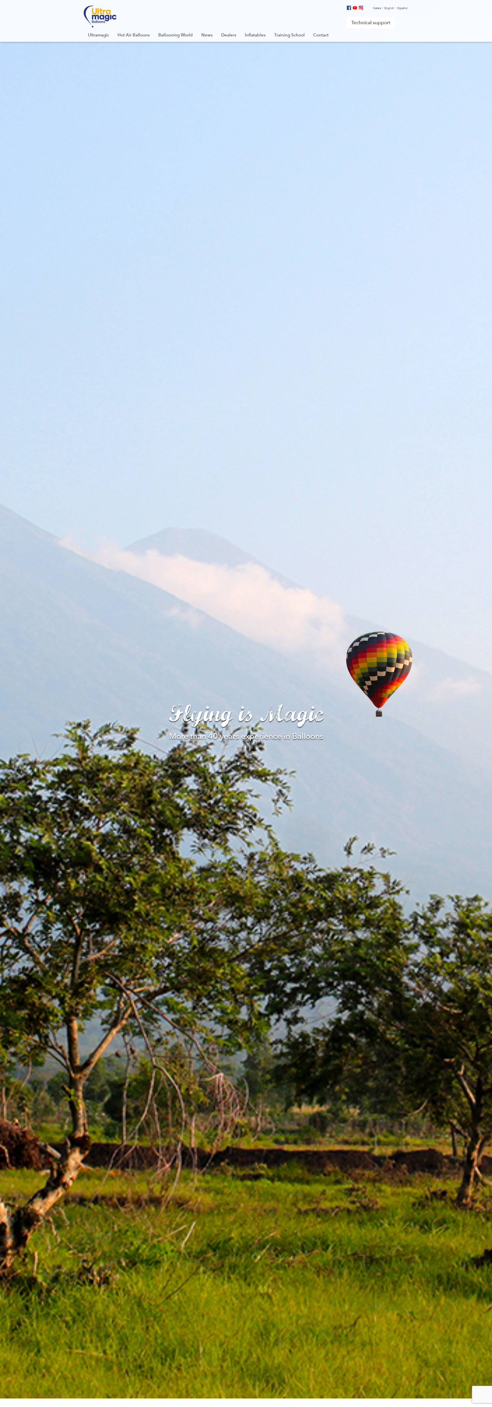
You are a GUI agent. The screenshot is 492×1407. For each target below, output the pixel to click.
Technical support (370, 22)
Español (402, 8)
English (389, 8)
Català (377, 8)
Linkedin (367, 8)
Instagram (361, 8)
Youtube (355, 8)
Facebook (349, 8)
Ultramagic (100, 16)
